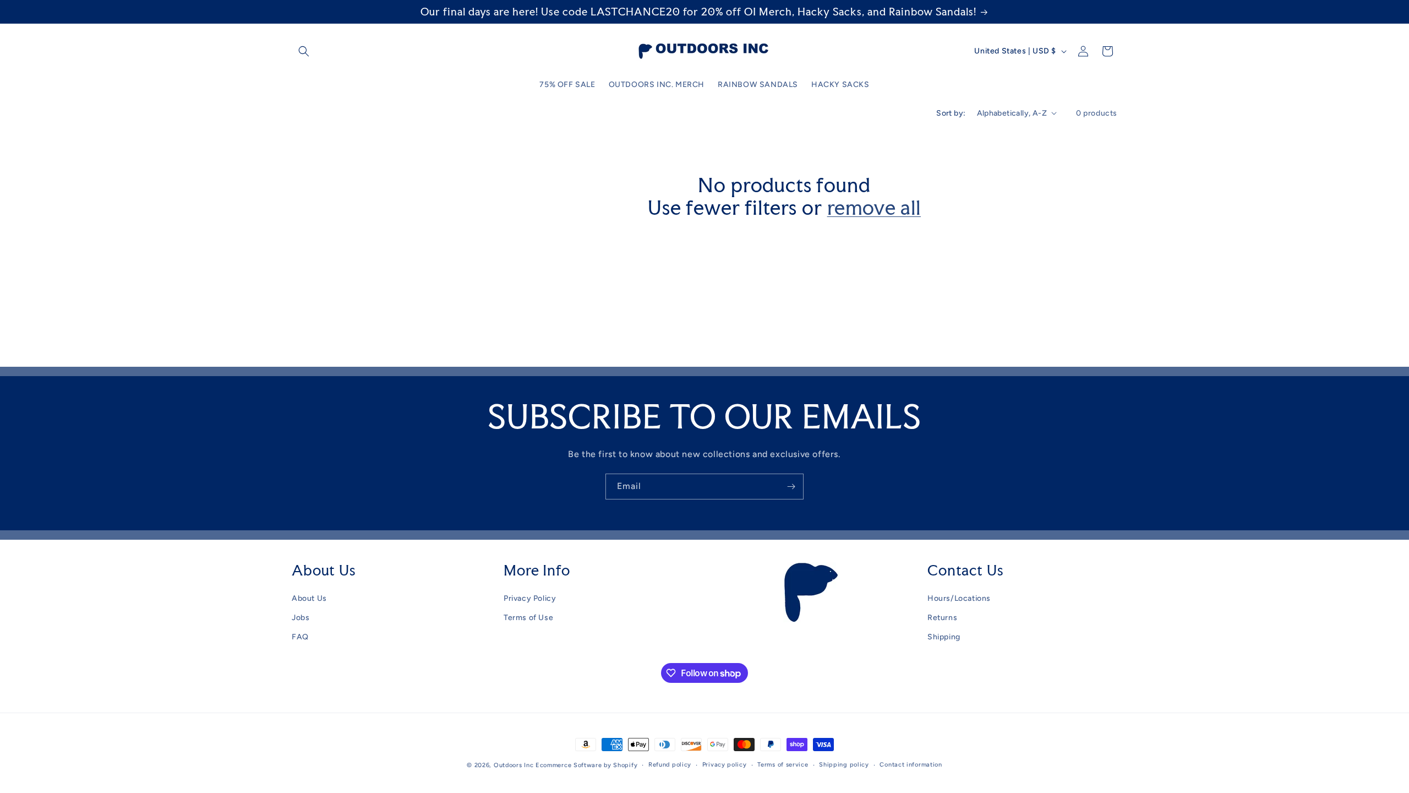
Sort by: (950, 113)
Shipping (943, 637)
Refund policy (669, 764)
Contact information (911, 764)
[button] (304, 51)
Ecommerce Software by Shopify (586, 765)
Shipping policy (844, 764)
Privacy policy (724, 764)
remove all (874, 208)
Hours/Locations (959, 598)
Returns (942, 617)
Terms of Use (528, 617)
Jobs (300, 617)
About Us (309, 598)
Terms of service (782, 764)
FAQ (300, 637)
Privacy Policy (530, 598)
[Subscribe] (791, 486)
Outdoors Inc (513, 765)
